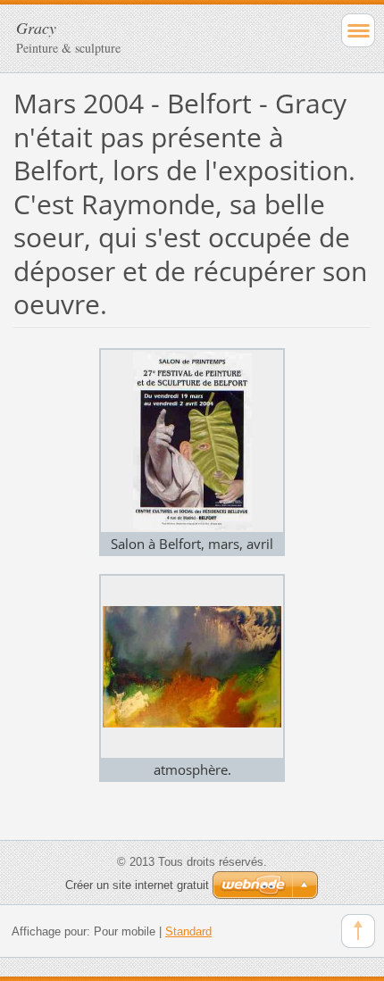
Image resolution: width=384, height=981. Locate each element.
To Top (358, 931)
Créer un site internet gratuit (137, 885)
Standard (188, 931)
